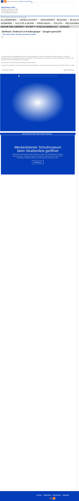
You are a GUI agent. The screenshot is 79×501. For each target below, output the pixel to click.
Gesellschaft (28, 20)
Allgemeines (8, 20)
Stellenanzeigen (47, 27)
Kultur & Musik (24, 23)
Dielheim (33, 34)
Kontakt (39, 495)
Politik (58, 23)
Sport (29, 27)
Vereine (64, 27)
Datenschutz (56, 495)
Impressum (47, 495)
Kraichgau (43, 23)
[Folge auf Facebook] (2, 1)
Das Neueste (26, 34)
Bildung (62, 20)
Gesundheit (48, 20)
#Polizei (12, 34)
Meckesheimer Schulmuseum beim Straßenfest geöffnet (37, 149)
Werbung (66, 495)
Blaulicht (19, 34)
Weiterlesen (38, 162)
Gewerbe (6, 23)
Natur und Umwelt (12, 27)
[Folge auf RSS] (5, 1)
